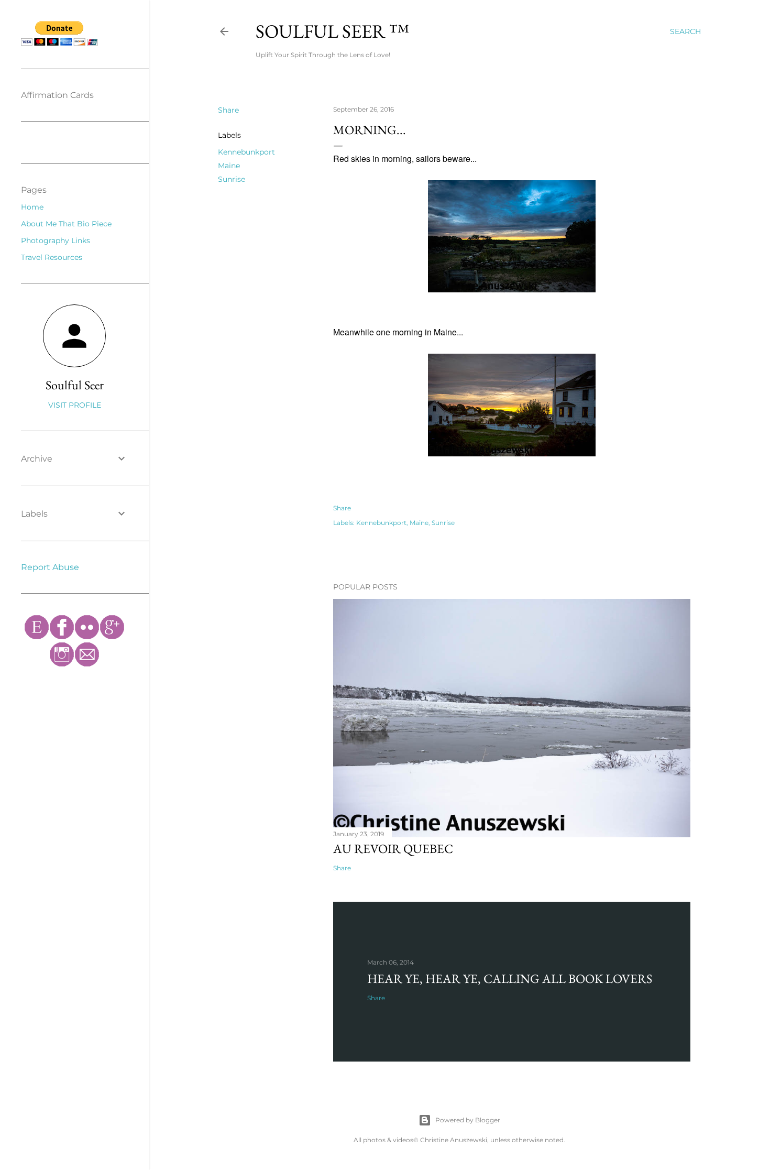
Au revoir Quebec (393, 848)
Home (32, 207)
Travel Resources (51, 257)
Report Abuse (50, 567)
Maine (229, 165)
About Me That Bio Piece (66, 223)
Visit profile (74, 405)
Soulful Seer (75, 385)
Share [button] (228, 110)
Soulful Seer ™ (332, 31)
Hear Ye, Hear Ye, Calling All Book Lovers (509, 978)
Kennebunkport (246, 152)
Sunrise (231, 179)
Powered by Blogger (467, 1120)
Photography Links (55, 240)
